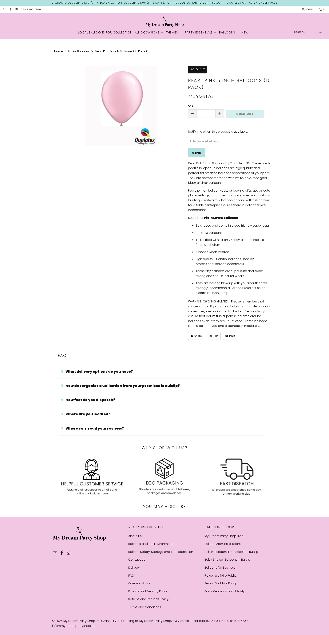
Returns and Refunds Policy (148, 599)
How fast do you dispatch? (90, 399)
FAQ (131, 575)
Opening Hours (139, 583)
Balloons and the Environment (150, 544)
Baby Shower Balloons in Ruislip (227, 559)
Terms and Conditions (144, 607)
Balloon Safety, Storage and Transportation (160, 552)
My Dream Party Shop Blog (224, 536)
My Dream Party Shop (79, 621)
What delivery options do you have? (99, 371)
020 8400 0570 (31, 9)
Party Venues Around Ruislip (224, 591)
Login (309, 9)
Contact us (136, 559)
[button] (149, 33)
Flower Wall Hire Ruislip (220, 575)
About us (135, 536)
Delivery (134, 567)
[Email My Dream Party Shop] (4, 9)
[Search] (320, 32)
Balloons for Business (219, 567)
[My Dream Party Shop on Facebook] (10, 9)
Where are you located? (87, 414)
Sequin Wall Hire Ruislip (220, 583)
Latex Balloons (78, 51)
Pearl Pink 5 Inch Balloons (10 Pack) (120, 51)
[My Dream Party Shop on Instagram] (16, 9)
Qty (190, 105)
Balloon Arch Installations (222, 544)
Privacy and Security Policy (148, 591)
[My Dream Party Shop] (164, 21)
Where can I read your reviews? (94, 428)
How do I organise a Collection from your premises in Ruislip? (122, 385)
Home (58, 51)
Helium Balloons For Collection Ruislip (231, 552)
